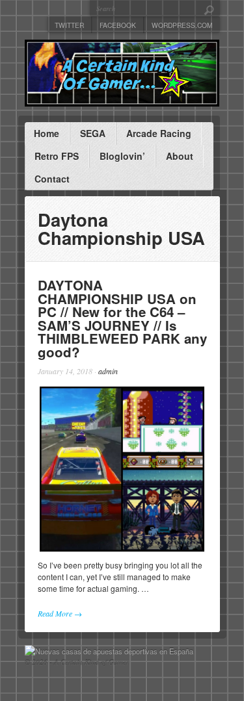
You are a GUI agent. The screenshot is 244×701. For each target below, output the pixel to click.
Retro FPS (56, 155)
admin (108, 371)
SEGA (92, 133)
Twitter (69, 25)
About (179, 155)
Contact (52, 178)
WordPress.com (182, 25)
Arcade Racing (158, 133)
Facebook (118, 25)
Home (46, 133)
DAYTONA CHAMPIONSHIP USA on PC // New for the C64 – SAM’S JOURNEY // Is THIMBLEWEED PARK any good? (122, 318)
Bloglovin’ (122, 155)
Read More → (60, 613)
